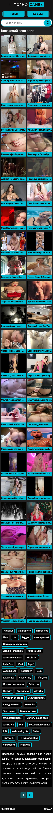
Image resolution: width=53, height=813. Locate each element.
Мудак (25, 637)
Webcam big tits (20, 731)
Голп (21, 724)
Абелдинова (9, 671)
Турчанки (8, 630)
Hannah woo (42, 630)
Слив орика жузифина (15, 644)
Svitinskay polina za (13, 697)
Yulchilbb (38, 691)
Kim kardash (23, 691)
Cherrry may (25, 677)
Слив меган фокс (12, 718)
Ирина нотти (24, 630)
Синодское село (11, 704)
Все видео (38, 14)
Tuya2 (31, 664)
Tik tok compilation (28, 738)
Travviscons (9, 711)
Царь (39, 671)
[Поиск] (47, 23)
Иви (5, 637)
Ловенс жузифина (13, 650)
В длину (7, 691)
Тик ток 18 (8, 738)
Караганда (8, 677)
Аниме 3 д (8, 724)
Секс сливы (8, 809)
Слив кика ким (28, 711)
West (20, 664)
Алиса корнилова (12, 657)
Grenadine (30, 704)
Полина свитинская (13, 684)
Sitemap (48, 809)
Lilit (5, 731)
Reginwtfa (25, 744)
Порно (28, 5)
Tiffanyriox (41, 677)
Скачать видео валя (37, 718)
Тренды (14, 14)
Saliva (36, 731)
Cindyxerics (9, 744)
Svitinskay (34, 684)
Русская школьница (39, 724)
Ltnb (15, 637)
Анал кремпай (41, 637)
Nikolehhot (32, 657)
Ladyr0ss (8, 664)
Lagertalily (26, 671)
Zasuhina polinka (36, 697)
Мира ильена (34, 650)
